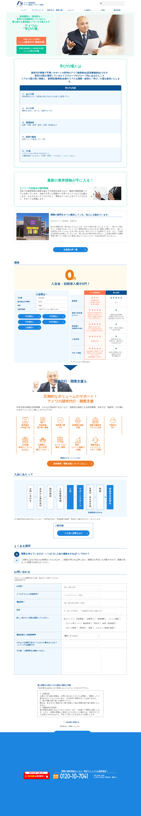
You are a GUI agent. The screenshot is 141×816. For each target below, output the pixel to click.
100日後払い (54, 322)
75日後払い (29, 322)
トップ (23, 10)
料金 (103, 10)
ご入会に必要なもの (73, 533)
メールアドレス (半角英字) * (28, 594)
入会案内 (87, 10)
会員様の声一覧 (70, 250)
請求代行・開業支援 (55, 10)
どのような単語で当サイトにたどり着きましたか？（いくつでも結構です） (37, 644)
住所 (18, 610)
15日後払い (29, 316)
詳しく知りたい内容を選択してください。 (33, 618)
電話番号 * (21, 602)
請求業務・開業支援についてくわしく (70, 464)
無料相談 (117, 10)
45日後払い (53, 316)
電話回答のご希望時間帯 (26, 635)
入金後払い (29, 327)
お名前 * (20, 586)
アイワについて (38, 10)
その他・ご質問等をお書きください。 (31, 651)
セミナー (71, 10)
